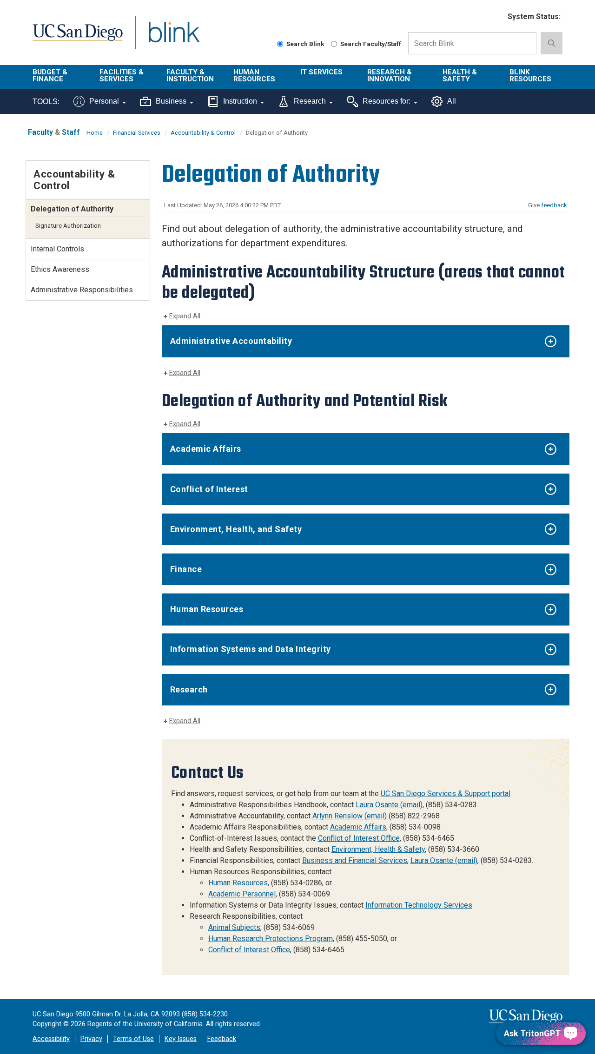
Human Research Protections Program (270, 938)
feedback (554, 205)
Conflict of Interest (209, 489)
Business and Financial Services (354, 860)
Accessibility (51, 1039)
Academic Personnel (242, 893)
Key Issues (181, 1039)
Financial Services (136, 132)
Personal (104, 101)
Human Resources (254, 75)
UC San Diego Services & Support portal (445, 793)
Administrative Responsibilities (82, 289)
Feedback (221, 1039)
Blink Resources (530, 75)
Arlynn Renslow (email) (349, 815)
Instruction (240, 101)
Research (310, 101)
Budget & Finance (50, 75)
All (451, 101)
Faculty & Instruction (190, 75)
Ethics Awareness (60, 269)
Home (94, 132)
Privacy (91, 1039)
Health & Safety (460, 75)
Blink (173, 38)
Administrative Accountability (231, 341)
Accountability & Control (203, 132)
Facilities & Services (121, 75)
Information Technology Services (418, 905)
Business (171, 101)
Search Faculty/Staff (370, 43)
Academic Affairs (205, 449)
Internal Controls (57, 248)
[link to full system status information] (495, 17)
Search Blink (305, 43)
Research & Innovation (389, 75)
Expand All (184, 316)
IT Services (321, 72)
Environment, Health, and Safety (236, 529)
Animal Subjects (234, 927)
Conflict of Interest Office (359, 838)
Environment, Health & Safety (378, 849)
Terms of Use (133, 1039)
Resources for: (386, 101)
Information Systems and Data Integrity (250, 649)
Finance (186, 569)
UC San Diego (77, 38)
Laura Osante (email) (389, 804)
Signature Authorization (68, 225)
